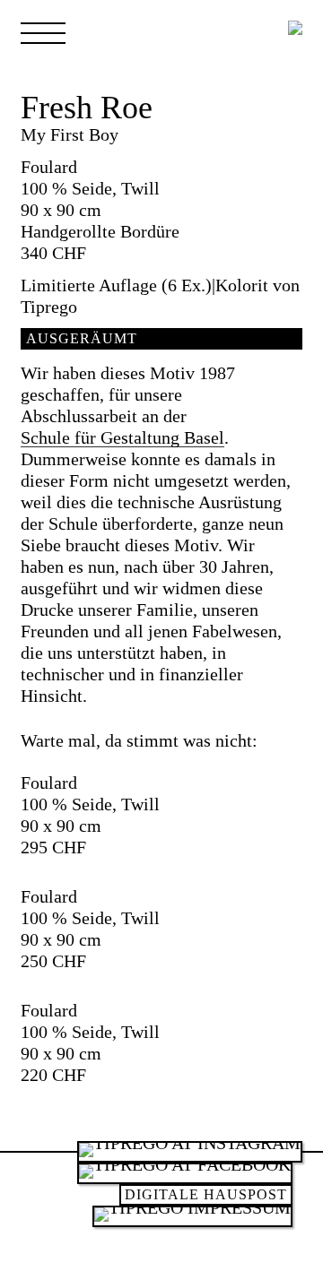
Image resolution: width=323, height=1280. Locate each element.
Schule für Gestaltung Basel (122, 438)
